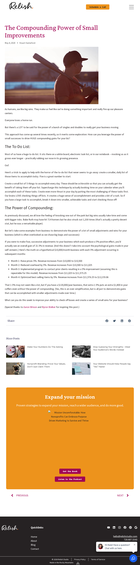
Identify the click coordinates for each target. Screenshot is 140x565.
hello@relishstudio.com (125, 536)
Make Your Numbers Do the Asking (45, 347)
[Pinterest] (130, 527)
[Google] (136, 527)
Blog (33, 544)
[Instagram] (119, 527)
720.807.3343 (130, 539)
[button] (107, 321)
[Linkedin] (114, 527)
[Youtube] (108, 527)
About (34, 540)
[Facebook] (125, 527)
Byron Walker (49, 307)
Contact (35, 548)
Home (34, 536)
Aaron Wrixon (30, 307)
